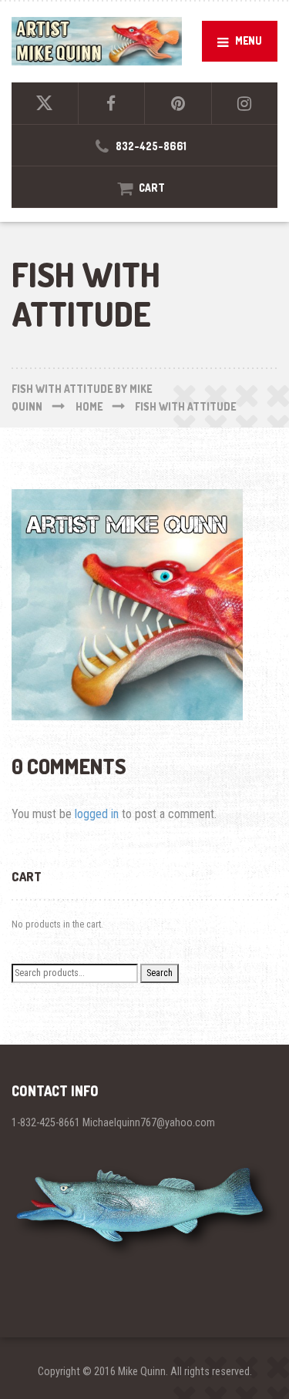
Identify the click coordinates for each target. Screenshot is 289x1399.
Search (159, 972)
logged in (97, 814)
